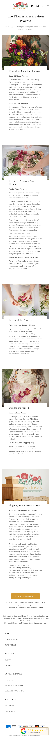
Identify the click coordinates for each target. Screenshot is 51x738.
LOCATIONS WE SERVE (14, 691)
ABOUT (8, 660)
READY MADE (10, 645)
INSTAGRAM (10, 711)
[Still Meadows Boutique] (23, 734)
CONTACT (9, 680)
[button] (3, 6)
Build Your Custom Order (25, 596)
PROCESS (8, 665)
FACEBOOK (9, 706)
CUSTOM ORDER (12, 640)
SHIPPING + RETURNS (14, 685)
